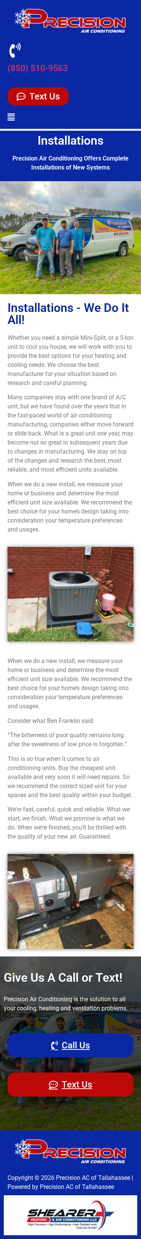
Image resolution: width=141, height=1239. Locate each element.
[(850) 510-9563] (15, 50)
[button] (11, 117)
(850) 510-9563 (38, 68)
